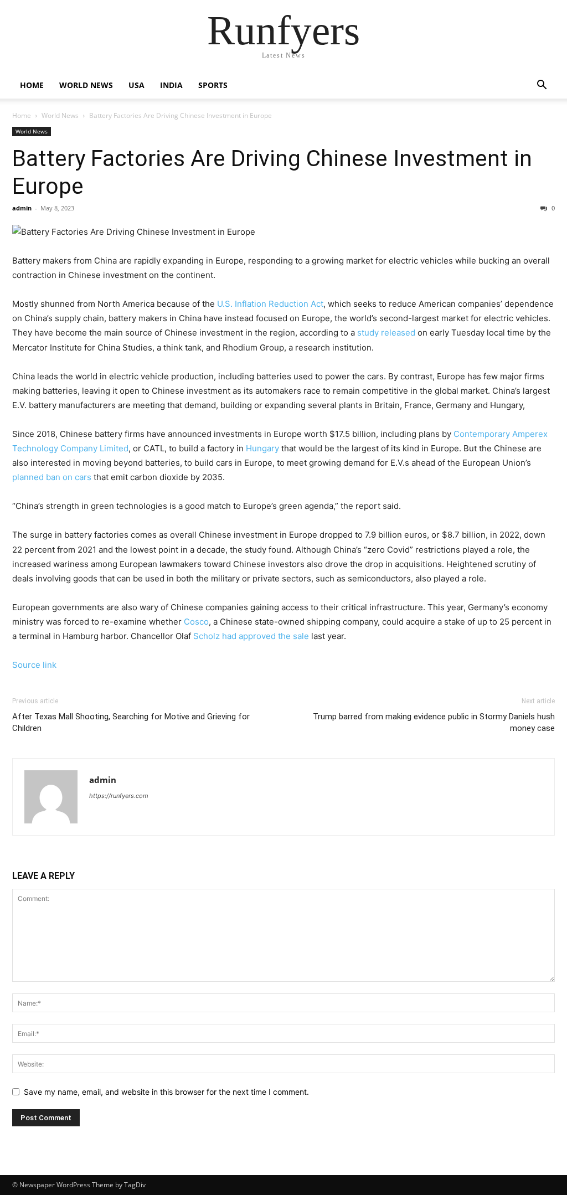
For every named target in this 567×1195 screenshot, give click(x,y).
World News (86, 85)
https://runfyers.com (118, 796)
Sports (213, 85)
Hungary (262, 448)
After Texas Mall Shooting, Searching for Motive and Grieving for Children (131, 722)
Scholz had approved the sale (251, 636)
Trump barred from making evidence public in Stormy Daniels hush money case (434, 722)
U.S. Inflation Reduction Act (270, 303)
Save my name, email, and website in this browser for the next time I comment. (166, 1091)
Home (32, 85)
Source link (34, 665)
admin (22, 208)
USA (136, 85)
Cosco (196, 621)
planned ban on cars (51, 477)
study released (386, 332)
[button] (541, 86)
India (171, 85)
